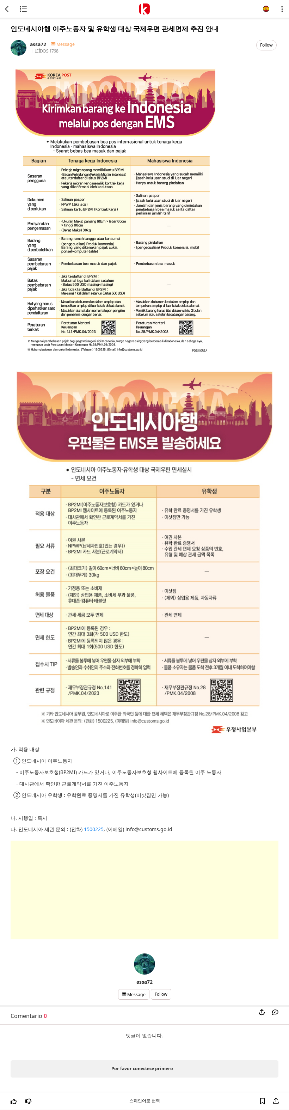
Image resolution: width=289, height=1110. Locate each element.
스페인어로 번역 (144, 1101)
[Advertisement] (144, 890)
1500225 (94, 829)
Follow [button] (266, 45)
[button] (266, 9)
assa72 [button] (38, 44)
